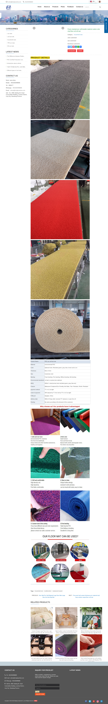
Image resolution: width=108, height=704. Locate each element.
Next (63, 28)
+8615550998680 (17, 87)
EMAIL (80, 50)
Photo (63, 6)
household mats (78, 34)
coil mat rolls (10, 36)
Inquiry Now (40, 694)
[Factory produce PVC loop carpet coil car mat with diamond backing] (66, 645)
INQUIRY (72, 50)
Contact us (79, 6)
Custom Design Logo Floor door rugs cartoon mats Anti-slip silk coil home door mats (42, 632)
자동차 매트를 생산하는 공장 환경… (16, 67)
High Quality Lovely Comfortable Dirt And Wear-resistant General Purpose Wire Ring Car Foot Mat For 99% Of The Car (66, 632)
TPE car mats (11, 43)
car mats (9, 33)
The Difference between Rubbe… (16, 56)
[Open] (106, 25)
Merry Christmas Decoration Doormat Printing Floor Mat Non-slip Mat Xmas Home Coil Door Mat (91, 632)
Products (55, 6)
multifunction (47, 591)
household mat (39, 591)
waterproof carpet (57, 591)
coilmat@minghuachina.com (14, 2)
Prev (34, 28)
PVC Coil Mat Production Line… (15, 59)
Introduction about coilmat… (14, 63)
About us (47, 6)
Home (39, 6)
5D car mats (10, 46)
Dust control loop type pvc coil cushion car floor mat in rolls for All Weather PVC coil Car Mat (91, 660)
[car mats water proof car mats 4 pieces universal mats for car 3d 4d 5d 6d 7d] (42, 645)
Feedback (70, 6)
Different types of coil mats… (14, 70)
